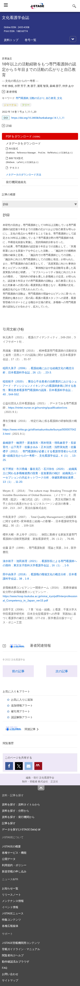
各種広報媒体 (10, 926)
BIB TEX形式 (16, 158)
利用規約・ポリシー (14, 865)
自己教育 (51, 98)
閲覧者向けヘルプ (13, 955)
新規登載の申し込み (14, 871)
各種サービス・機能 (14, 852)
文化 (59, 98)
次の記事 (62, 671)
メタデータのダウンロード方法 (23, 174)
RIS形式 (13, 148)
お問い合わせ (10, 974)
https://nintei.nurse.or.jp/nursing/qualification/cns (37, 407)
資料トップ (11, 40)
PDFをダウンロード (23, 136)
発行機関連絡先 (16, 182)
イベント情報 (10, 907)
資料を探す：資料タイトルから (21, 804)
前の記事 (18, 671)
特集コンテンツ (11, 919)
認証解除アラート (22, 717)
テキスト (15, 167)
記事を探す (9, 823)
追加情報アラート (22, 705)
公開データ (9, 859)
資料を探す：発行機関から (18, 817)
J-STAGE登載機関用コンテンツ (21, 943)
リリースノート (11, 894)
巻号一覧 (30, 40)
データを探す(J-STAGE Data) (20, 829)
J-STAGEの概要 (11, 846)
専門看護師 (22, 98)
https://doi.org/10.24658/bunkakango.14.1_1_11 (37, 117)
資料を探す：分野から (15, 810)
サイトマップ (10, 980)
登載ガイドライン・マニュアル (21, 949)
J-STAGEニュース (12, 913)
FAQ (4, 968)
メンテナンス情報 (13, 901)
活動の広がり (37, 98)
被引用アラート (20, 711)
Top (41, 787)
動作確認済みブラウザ (15, 961)
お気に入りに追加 (22, 699)
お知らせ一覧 (10, 888)
